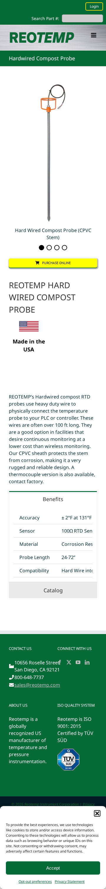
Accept (53, 867)
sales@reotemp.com (37, 685)
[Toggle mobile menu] (94, 35)
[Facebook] (59, 662)
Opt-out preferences (35, 881)
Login (94, 6)
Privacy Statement (70, 881)
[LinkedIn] (87, 662)
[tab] (53, 499)
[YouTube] (78, 662)
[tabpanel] (53, 544)
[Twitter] (69, 662)
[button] (97, 813)
